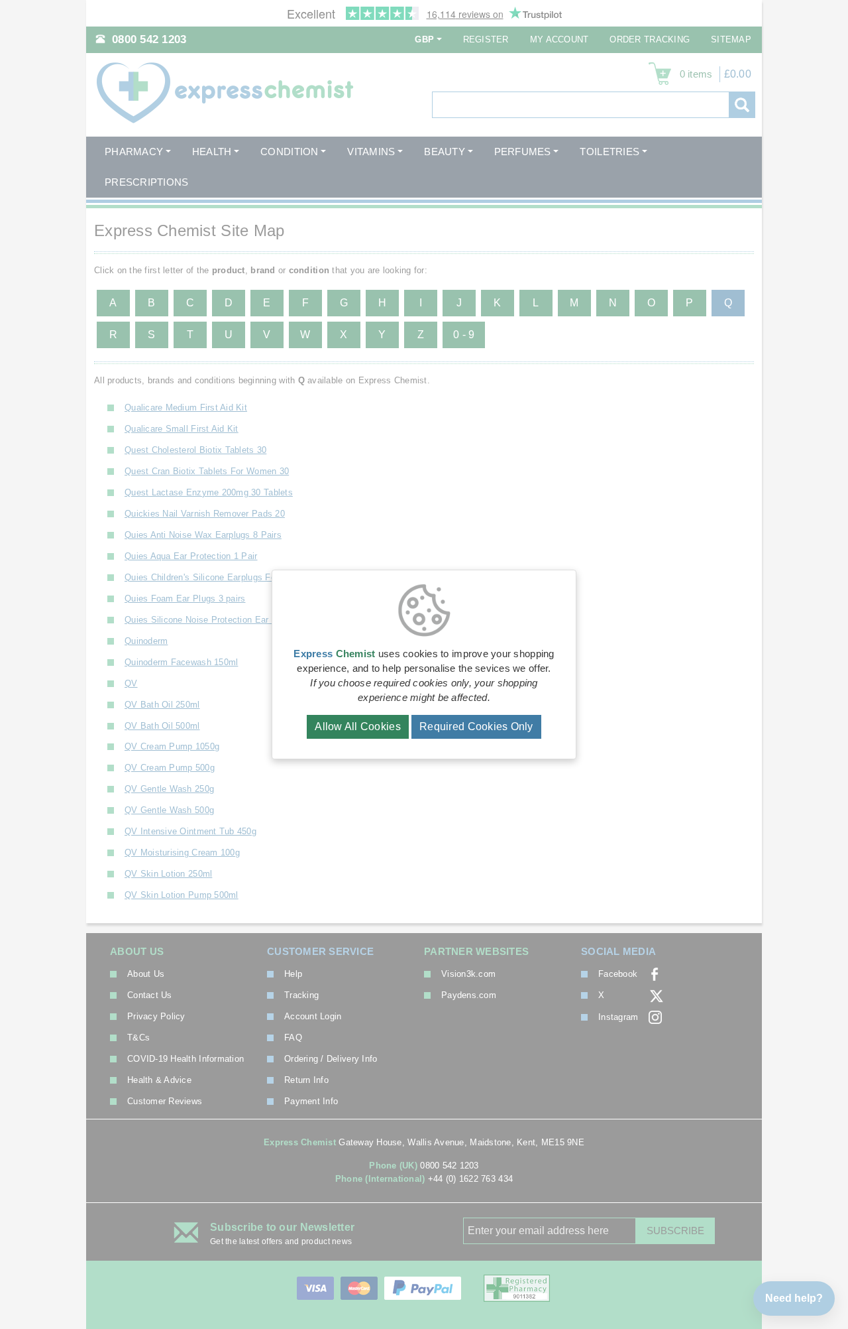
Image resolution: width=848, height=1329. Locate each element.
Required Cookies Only (476, 726)
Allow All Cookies (358, 726)
